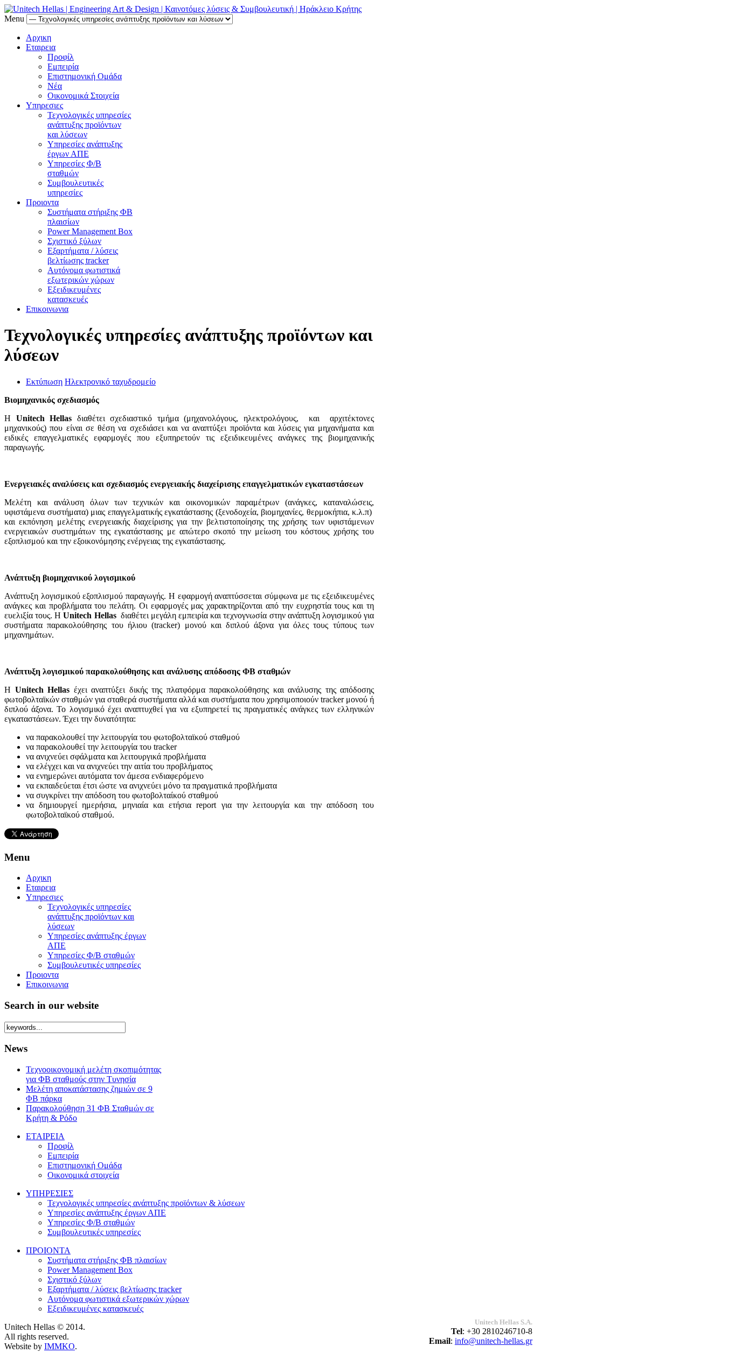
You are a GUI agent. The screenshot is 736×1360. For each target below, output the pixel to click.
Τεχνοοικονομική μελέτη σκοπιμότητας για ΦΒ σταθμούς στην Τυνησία (93, 1074)
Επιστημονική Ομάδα (84, 76)
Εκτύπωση (44, 381)
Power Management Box (90, 231)
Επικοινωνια (47, 308)
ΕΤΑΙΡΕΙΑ (45, 1136)
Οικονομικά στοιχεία (83, 1175)
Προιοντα (42, 202)
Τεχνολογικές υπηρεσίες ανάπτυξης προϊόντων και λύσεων (89, 124)
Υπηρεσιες (44, 105)
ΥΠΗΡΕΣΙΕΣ (49, 1193)
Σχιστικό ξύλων (74, 241)
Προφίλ (60, 56)
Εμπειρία (63, 66)
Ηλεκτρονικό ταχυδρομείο (110, 381)
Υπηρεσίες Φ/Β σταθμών (74, 168)
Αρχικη (38, 37)
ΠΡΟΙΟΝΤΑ (48, 1250)
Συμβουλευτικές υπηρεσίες (75, 187)
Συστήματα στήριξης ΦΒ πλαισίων (106, 1260)
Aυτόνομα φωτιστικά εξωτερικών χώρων (83, 275)
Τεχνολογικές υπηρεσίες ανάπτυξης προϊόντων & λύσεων (146, 1203)
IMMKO (59, 1346)
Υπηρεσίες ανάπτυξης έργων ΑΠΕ (84, 149)
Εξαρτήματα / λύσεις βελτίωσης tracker (82, 255)
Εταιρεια (40, 47)
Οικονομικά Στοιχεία (83, 95)
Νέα (54, 85)
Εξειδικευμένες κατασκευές (74, 294)
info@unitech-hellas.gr (493, 1340)
